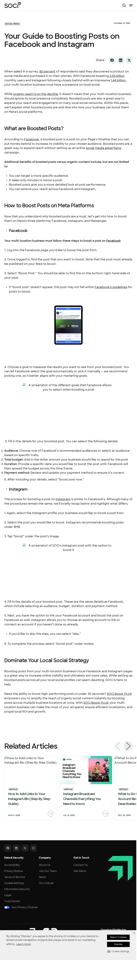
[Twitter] (25, 848)
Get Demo (79, 871)
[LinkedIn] (16, 848)
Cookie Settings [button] (14, 883)
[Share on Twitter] (129, 60)
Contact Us (80, 865)
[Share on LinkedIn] (120, 60)
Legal (7, 895)
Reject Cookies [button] (118, 937)
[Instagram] (33, 848)
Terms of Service (14, 877)
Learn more (23, 944)
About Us (44, 865)
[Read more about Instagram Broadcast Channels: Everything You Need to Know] (105, 814)
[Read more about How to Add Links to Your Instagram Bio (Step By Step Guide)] (51, 814)
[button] (118, 951)
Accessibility (12, 865)
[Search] (124, 5)
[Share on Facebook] (112, 60)
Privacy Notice (13, 871)
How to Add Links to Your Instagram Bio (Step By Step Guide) (29, 799)
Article (13, 789)
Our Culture (46, 883)
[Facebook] (7, 848)
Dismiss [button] (118, 944)
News (42, 877)
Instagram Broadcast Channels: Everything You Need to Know (82, 799)
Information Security (17, 889)
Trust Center (12, 901)
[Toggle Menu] (131, 5)
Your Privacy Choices (24, 907)
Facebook (113, 241)
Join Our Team (48, 871)
